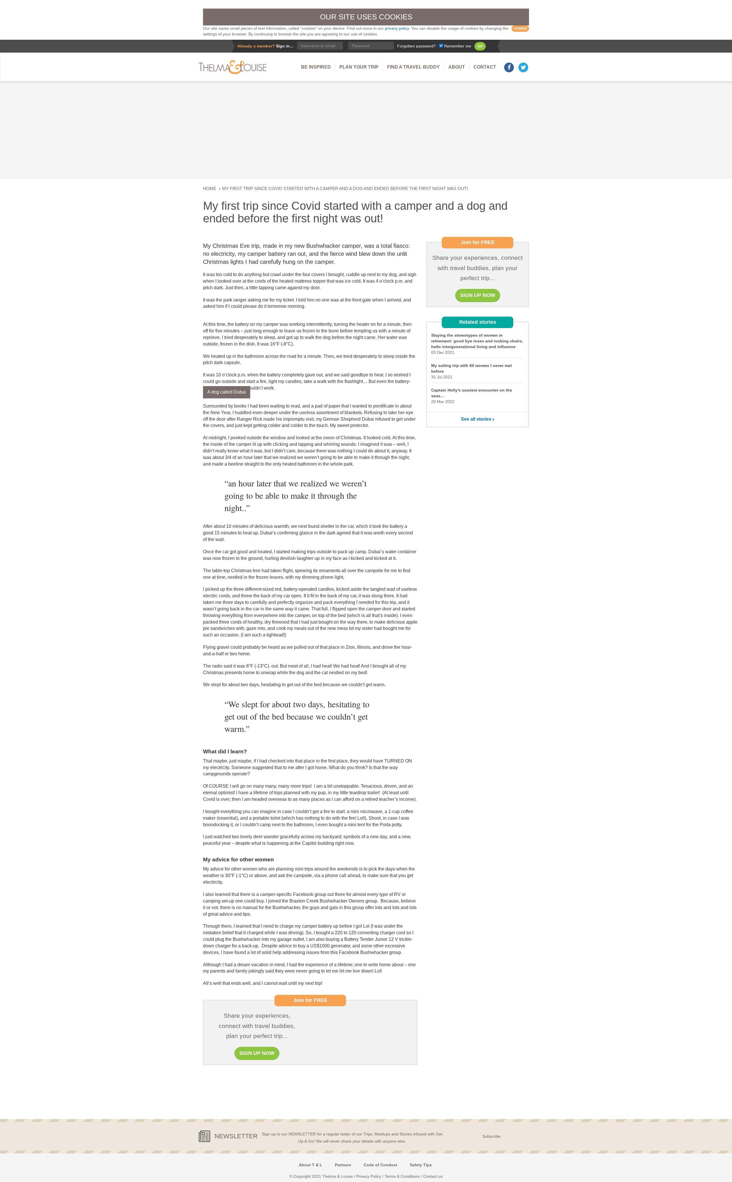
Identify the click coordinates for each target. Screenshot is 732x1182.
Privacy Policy (368, 1176)
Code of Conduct (380, 1165)
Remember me (457, 46)
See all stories (476, 419)
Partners (343, 1165)
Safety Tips (421, 1165)
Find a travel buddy (413, 67)
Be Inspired (316, 67)
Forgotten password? (416, 46)
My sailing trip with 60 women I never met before (471, 368)
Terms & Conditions (402, 1176)
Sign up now (256, 1053)
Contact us (433, 1176)
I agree (520, 29)
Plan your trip (359, 67)
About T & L (310, 1165)
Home (209, 188)
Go (480, 46)
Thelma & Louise (234, 67)
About (456, 67)
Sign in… (285, 46)
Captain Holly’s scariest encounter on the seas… (471, 393)
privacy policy (397, 28)
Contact (485, 67)
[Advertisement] (366, 130)
